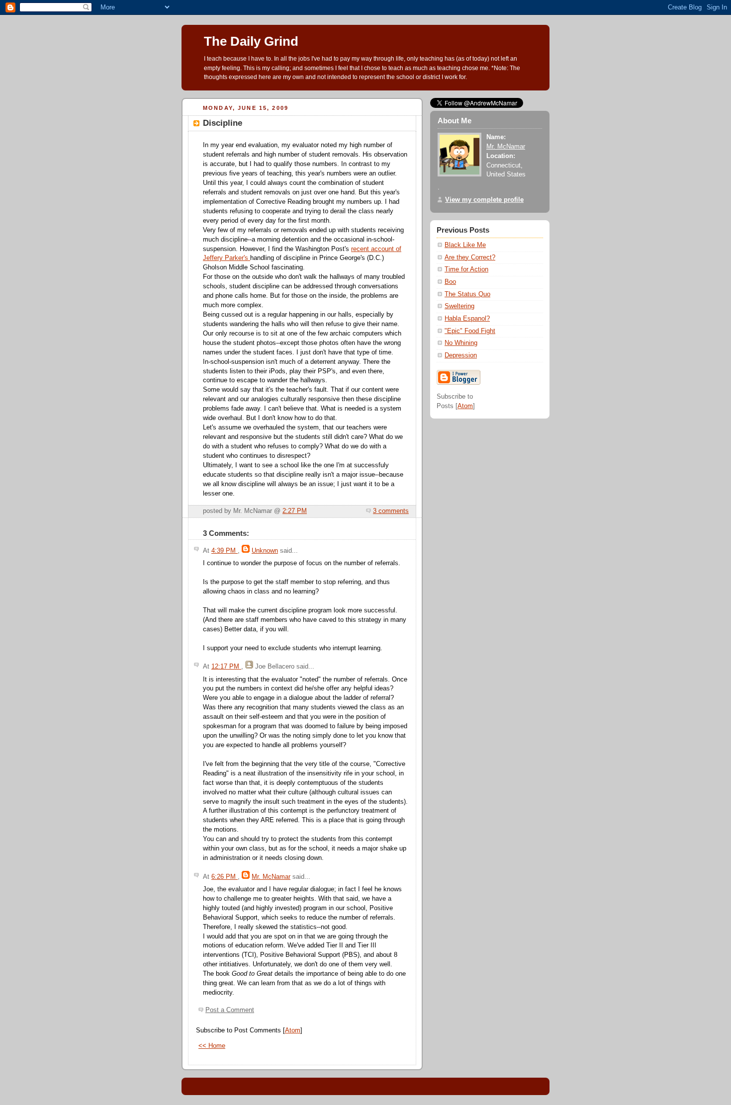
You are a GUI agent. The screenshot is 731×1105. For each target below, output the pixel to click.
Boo (450, 281)
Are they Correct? (470, 257)
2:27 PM (294, 511)
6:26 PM (224, 876)
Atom (292, 1030)
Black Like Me (465, 245)
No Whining (461, 343)
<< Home (211, 1045)
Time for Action (466, 269)
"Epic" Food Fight (470, 331)
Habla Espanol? (467, 318)
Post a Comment (229, 1010)
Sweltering (459, 306)
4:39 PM (224, 550)
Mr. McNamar (271, 876)
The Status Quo (467, 294)
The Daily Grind (251, 41)
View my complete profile (484, 199)
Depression (461, 355)
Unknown (265, 550)
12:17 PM (226, 666)
